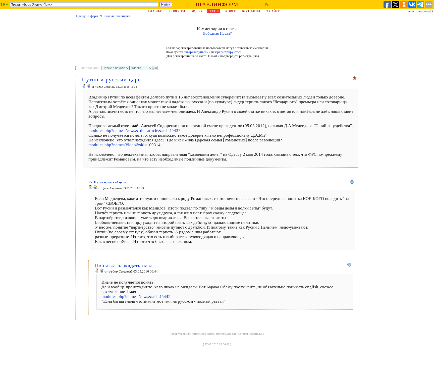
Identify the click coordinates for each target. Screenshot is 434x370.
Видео (196, 11)
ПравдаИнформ (87, 16)
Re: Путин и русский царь (107, 182)
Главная (156, 11)
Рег (267, 4)
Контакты (251, 11)
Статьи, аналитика (117, 16)
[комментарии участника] (89, 86)
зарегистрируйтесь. (228, 52)
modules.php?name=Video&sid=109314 (124, 144)
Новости (177, 11)
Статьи (213, 11)
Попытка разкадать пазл (124, 265)
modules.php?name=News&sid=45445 (136, 296)
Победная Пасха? (217, 33)
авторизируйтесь (196, 52)
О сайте (273, 11)
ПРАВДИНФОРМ (217, 5)
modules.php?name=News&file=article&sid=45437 (134, 130)
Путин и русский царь (111, 79)
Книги (230, 11)
